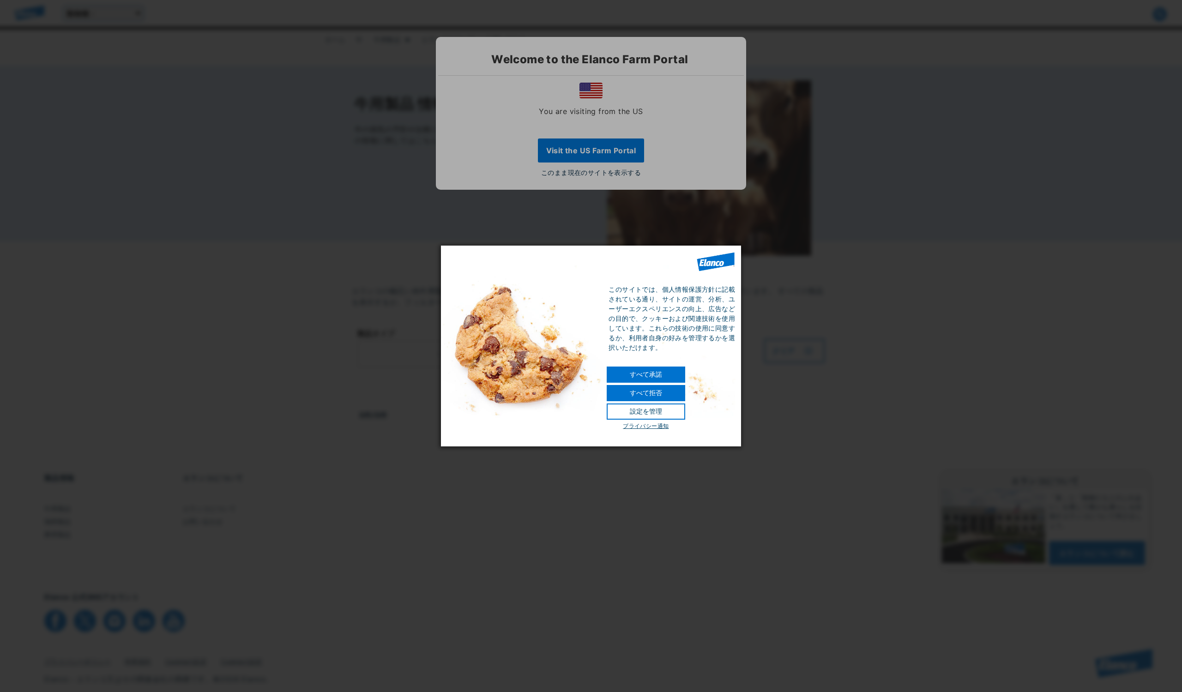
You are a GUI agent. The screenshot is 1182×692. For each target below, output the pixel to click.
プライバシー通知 (646, 426)
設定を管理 (646, 411)
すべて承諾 (646, 374)
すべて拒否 (646, 393)
